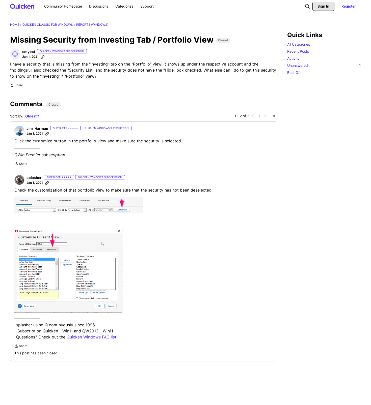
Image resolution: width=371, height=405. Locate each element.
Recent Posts (298, 51)
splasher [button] (34, 177)
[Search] (307, 6)
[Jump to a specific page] (273, 116)
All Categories (298, 44)
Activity (293, 58)
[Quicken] (22, 6)
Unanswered (324, 65)
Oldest (31, 116)
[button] (15, 54)
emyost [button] (28, 51)
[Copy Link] (43, 56)
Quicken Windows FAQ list (91, 336)
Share (16, 85)
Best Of (293, 72)
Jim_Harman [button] (37, 128)
